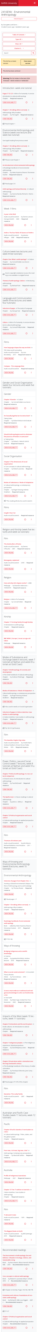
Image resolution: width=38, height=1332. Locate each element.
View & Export (18, 19)
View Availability (9, 102)
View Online (7, 119)
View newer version (28, 62)
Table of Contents (18, 35)
